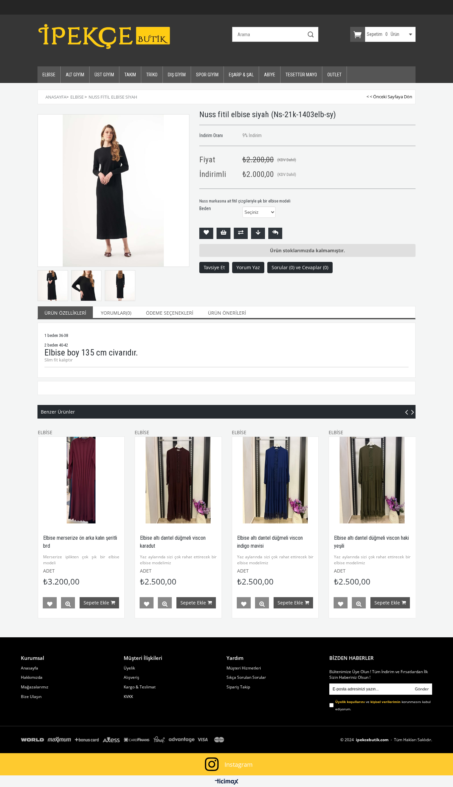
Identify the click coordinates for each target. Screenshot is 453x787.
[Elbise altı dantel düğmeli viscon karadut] (178, 480)
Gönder (422, 689)
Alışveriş (131, 677)
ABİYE (269, 74)
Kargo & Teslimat (140, 687)
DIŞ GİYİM (177, 74)
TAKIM (130, 74)
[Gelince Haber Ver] (275, 233)
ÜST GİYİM (104, 74)
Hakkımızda (31, 677)
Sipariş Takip (238, 687)
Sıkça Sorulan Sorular (246, 677)
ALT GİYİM (75, 74)
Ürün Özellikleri (65, 313)
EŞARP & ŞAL (241, 74)
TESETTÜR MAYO (301, 74)
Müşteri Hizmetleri (244, 668)
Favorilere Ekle (50, 604)
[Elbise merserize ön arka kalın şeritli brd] (81, 480)
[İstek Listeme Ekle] (223, 233)
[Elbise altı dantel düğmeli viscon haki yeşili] (372, 480)
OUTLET (334, 74)
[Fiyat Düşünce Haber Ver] (258, 233)
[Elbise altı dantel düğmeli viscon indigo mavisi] (275, 480)
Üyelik (129, 668)
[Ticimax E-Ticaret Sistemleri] (226, 782)
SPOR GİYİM (207, 74)
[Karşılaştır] (241, 233)
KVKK (128, 696)
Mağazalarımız (34, 687)
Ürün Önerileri (227, 313)
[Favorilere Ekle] (206, 233)
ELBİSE (48, 74)
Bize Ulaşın (31, 696)
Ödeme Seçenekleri (169, 313)
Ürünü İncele (68, 604)
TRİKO (152, 74)
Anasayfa (29, 668)
